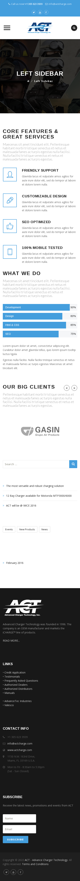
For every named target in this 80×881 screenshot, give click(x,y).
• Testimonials (11, 676)
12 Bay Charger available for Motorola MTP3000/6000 (39, 495)
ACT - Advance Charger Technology (46, 860)
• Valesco (8, 705)
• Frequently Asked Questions (20, 680)
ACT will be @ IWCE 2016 (21, 505)
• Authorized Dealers (15, 684)
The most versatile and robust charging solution (35, 486)
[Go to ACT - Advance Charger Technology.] (28, 81)
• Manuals (9, 693)
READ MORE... (11, 640)
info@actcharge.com (60, 4)
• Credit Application (14, 672)
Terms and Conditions (35, 864)
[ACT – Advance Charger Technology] (40, 28)
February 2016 (14, 563)
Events (9, 529)
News (44, 529)
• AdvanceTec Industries (17, 701)
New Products (27, 529)
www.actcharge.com (19, 750)
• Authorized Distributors (17, 689)
